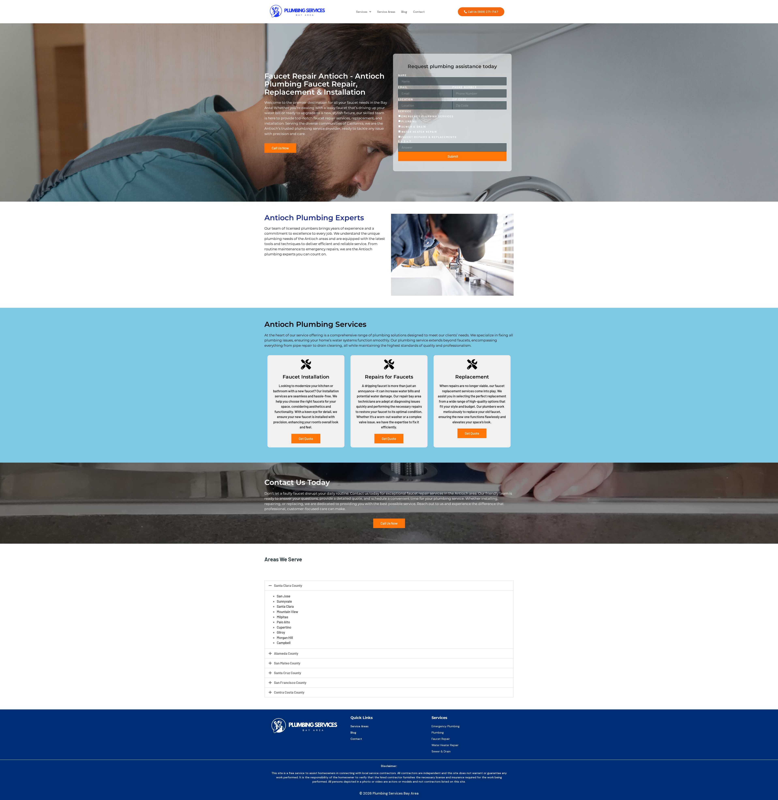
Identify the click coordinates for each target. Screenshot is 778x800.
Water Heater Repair (419, 131)
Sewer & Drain (413, 126)
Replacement (472, 377)
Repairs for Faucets (389, 377)
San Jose (283, 596)
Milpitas (282, 617)
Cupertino (284, 627)
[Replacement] (472, 364)
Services (361, 12)
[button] (363, 11)
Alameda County (286, 653)
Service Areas (386, 12)
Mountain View (287, 612)
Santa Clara (285, 606)
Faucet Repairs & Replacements (429, 137)
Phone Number (464, 87)
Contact (419, 12)
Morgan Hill (285, 637)
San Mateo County (287, 663)
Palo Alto (283, 622)
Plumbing (409, 121)
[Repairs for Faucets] (389, 364)
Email (402, 87)
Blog (404, 12)
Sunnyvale (284, 601)
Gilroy (281, 632)
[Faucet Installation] (306, 364)
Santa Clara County (288, 585)
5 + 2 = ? (404, 141)
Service (404, 111)
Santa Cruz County (287, 673)
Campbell (284, 643)
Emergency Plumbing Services (427, 116)
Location (405, 99)
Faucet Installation (306, 377)
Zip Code (459, 99)
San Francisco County (290, 682)
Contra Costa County (289, 692)
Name (402, 75)
